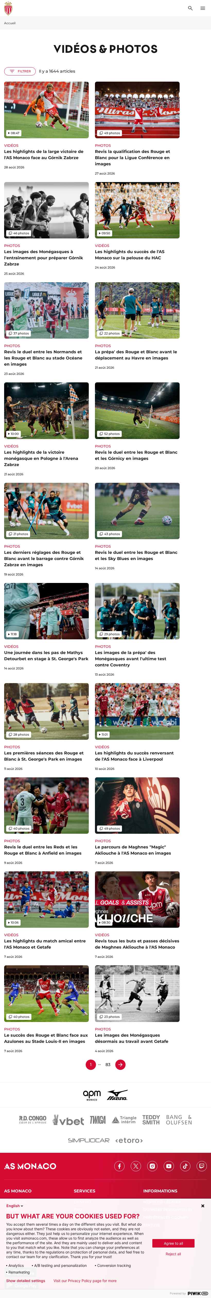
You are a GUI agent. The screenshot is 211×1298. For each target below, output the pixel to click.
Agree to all (173, 1243)
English (13, 1206)
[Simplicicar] (88, 1140)
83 (108, 1064)
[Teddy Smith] (151, 1120)
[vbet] (68, 1120)
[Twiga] (98, 1120)
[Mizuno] (117, 1095)
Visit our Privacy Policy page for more (85, 1281)
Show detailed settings (25, 1281)
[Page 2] (120, 1065)
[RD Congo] (32, 1120)
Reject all (173, 1254)
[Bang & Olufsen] (178, 1120)
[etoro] (129, 1140)
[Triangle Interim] (124, 1120)
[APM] (92, 1095)
